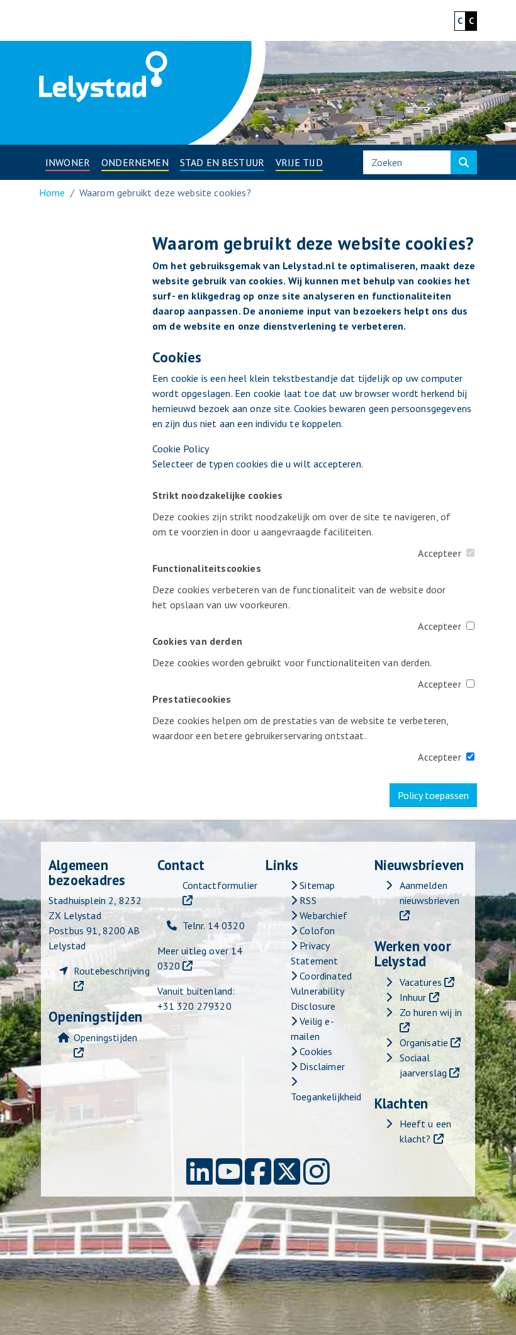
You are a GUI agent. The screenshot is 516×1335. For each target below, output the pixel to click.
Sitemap (316, 885)
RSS (307, 900)
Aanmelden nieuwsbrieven (430, 893)
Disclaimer (321, 1066)
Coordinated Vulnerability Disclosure (321, 990)
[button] (67, 162)
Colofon (316, 930)
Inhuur (413, 997)
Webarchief (322, 915)
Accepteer (439, 553)
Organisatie (424, 1042)
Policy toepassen (433, 795)
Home (52, 192)
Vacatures (421, 982)
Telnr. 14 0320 (213, 925)
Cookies (314, 1051)
